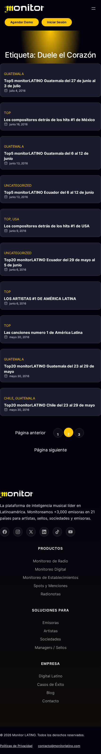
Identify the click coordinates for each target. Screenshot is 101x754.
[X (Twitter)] (31, 532)
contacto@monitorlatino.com (59, 746)
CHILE (8, 398)
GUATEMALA (14, 74)
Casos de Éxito (50, 684)
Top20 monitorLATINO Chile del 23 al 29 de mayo (49, 405)
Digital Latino (50, 676)
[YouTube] (70, 532)
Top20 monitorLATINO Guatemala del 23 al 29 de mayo (49, 369)
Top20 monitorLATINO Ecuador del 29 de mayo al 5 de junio (49, 262)
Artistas (51, 630)
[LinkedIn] (44, 532)
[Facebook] (4, 532)
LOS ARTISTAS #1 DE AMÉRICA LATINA (40, 298)
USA (15, 219)
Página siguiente (50, 449)
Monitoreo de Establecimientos (50, 577)
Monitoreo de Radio (50, 561)
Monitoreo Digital (50, 569)
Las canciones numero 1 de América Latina (43, 332)
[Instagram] (18, 532)
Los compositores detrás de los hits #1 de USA (46, 226)
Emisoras (51, 622)
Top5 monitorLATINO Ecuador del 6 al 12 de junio (49, 192)
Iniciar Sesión (56, 22)
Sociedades (50, 639)
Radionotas (51, 594)
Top (7, 113)
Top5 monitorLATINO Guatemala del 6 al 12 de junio (46, 156)
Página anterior (30, 432)
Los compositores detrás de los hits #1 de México (49, 119)
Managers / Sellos (50, 647)
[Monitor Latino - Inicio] (24, 8)
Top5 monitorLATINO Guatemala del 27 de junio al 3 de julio (49, 83)
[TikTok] (57, 532)
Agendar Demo (21, 22)
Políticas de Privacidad (16, 746)
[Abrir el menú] (93, 8)
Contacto (50, 701)
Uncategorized (17, 185)
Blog (50, 692)
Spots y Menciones (50, 585)
